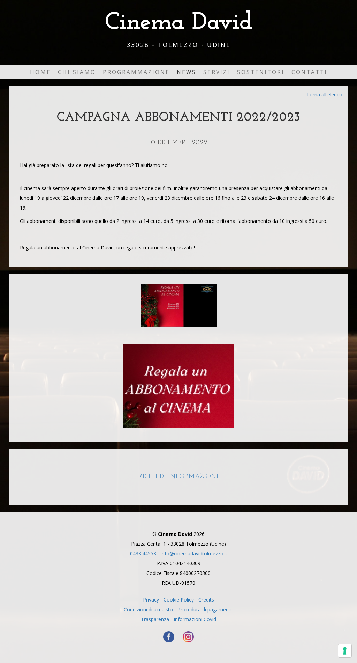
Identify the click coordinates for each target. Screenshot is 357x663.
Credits (206, 599)
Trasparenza (155, 619)
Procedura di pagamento (205, 609)
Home (40, 72)
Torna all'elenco (324, 94)
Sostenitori (260, 72)
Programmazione (136, 72)
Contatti (309, 72)
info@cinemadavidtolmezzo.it (194, 553)
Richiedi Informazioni (178, 477)
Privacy (151, 599)
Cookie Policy (179, 599)
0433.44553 (143, 553)
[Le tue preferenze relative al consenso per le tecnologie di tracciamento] (344, 650)
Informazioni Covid (195, 619)
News (186, 72)
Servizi (216, 72)
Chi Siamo (77, 72)
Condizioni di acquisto (148, 609)
